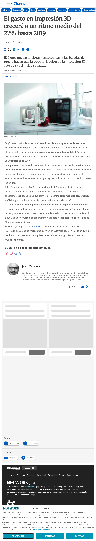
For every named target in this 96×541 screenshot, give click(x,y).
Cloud (29, 10)
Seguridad (59, 10)
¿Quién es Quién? (86, 10)
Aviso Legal (41, 475)
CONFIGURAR (18, 536)
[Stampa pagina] (28, 49)
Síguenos (28, 468)
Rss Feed (30, 475)
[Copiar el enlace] (19, 49)
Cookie (61, 475)
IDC (62, 147)
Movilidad (38, 10)
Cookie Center (72, 475)
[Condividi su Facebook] (5, 49)
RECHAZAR (49, 536)
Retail (22, 10)
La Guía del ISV (71, 10)
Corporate (13, 10)
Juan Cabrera (10, 76)
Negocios (48, 10)
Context (38, 226)
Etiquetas (21, 475)
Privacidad (52, 475)
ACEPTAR (79, 536)
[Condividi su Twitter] (10, 49)
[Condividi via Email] (23, 49)
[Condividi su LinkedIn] (14, 49)
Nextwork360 (29, 487)
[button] (7, 3)
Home (7, 42)
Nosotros (10, 475)
